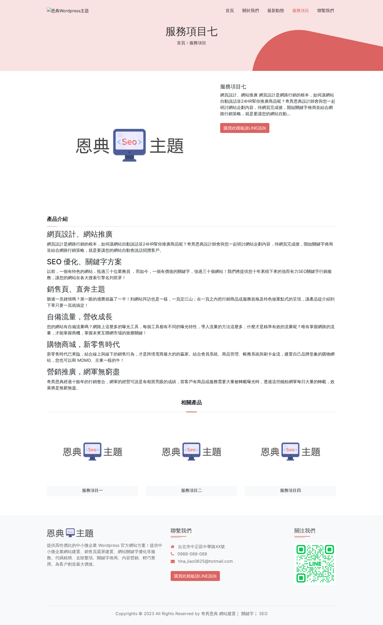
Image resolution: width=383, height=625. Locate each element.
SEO (263, 613)
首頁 (230, 10)
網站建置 (227, 613)
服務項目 (300, 10)
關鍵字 (247, 613)
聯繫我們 (325, 10)
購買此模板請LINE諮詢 (245, 128)
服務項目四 (290, 490)
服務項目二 (191, 490)
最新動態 (275, 10)
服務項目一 (92, 490)
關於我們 (250, 10)
